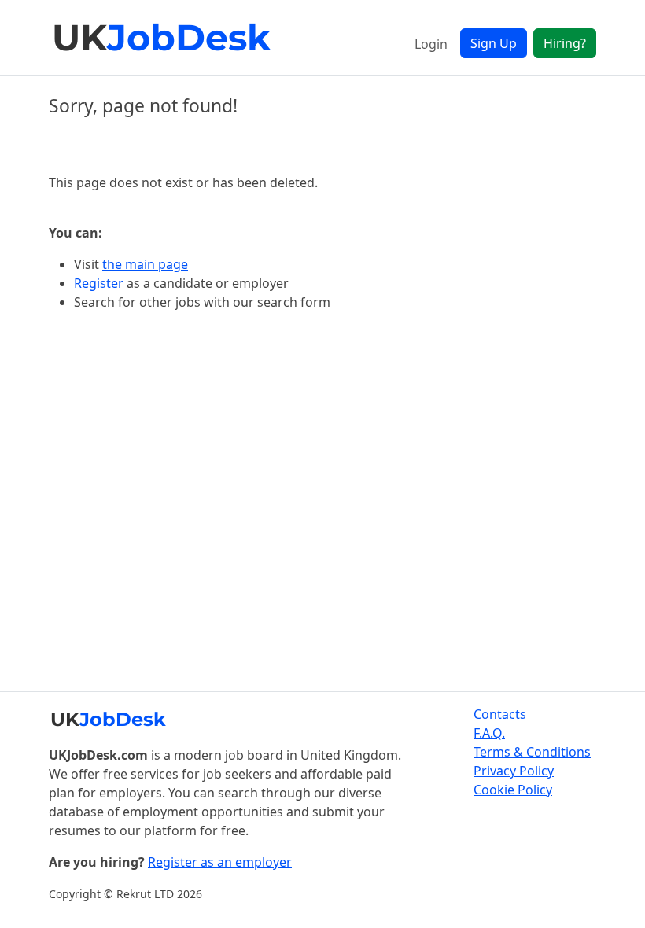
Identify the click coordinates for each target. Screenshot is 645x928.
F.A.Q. (489, 733)
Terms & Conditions (532, 751)
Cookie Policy (513, 789)
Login (431, 44)
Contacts (500, 714)
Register (98, 283)
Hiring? (565, 43)
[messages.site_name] (163, 37)
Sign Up (493, 43)
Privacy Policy (514, 770)
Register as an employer (220, 862)
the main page (145, 264)
